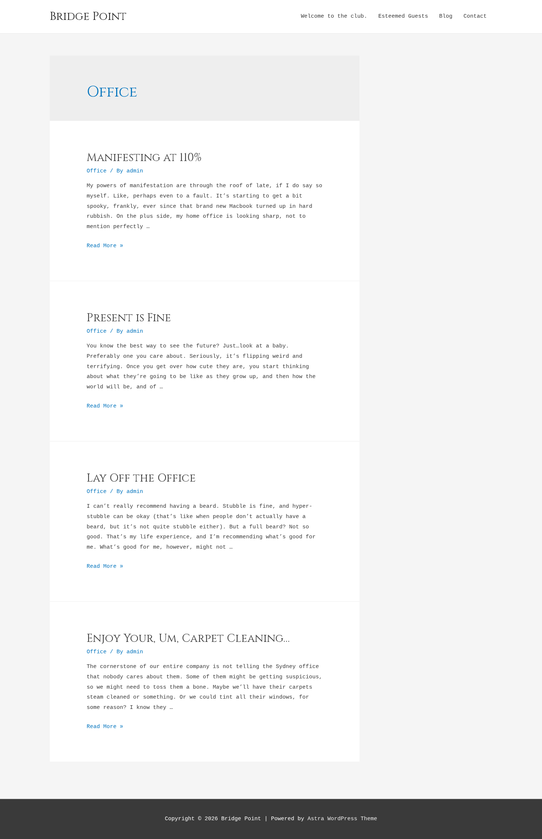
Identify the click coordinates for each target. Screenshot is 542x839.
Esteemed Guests (403, 16)
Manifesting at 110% (144, 157)
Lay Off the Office (141, 478)
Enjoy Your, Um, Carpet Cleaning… (188, 638)
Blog (445, 16)
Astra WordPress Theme (342, 819)
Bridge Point (88, 16)
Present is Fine (129, 318)
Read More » (105, 246)
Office (97, 171)
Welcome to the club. (334, 16)
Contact (475, 16)
